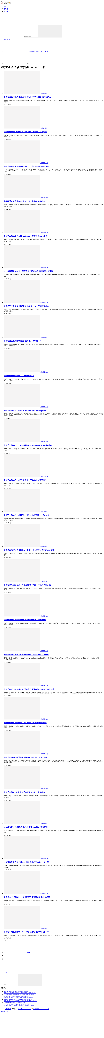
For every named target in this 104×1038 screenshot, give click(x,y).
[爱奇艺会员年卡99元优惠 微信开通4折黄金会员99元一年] (22, 651)
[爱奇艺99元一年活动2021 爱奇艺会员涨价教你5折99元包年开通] (22, 685)
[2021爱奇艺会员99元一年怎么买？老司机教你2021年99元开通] (22, 267)
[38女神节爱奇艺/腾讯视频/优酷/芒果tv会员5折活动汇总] (22, 823)
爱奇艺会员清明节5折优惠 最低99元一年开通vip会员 (25, 411)
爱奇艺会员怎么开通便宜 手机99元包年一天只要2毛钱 (25, 757)
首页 (5, 6)
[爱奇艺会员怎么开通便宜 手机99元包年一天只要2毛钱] (22, 754)
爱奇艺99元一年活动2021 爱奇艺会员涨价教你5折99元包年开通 (29, 689)
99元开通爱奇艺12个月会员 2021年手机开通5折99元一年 (26, 862)
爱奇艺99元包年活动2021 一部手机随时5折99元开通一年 (26, 932)
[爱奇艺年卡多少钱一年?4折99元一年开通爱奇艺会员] (22, 616)
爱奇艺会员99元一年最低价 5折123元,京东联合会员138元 (26, 515)
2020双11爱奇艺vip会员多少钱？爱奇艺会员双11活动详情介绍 (20, 1005)
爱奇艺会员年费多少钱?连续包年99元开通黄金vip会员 (25, 236)
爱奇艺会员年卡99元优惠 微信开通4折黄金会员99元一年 (26, 655)
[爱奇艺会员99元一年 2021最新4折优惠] (22, 372)
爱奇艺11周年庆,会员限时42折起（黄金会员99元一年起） (27, 166)
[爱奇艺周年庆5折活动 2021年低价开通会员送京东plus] (22, 128)
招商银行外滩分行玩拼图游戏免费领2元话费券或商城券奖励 (20, 993)
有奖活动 (6, 8)
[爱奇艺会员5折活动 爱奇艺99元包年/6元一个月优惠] (22, 788)
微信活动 (6, 10)
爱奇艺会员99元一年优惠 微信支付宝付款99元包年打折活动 (28, 445)
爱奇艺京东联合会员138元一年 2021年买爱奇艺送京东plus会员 (29, 550)
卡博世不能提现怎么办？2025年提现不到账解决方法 (18, 991)
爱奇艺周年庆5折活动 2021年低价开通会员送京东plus (25, 132)
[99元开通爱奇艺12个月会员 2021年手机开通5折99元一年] (22, 858)
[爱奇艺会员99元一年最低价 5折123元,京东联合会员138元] (22, 511)
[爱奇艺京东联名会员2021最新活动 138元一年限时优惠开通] (22, 581)
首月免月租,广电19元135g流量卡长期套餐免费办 (17, 996)
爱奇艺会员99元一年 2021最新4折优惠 (19, 376)
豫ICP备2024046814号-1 (24, 1009)
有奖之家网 (8, 1009)
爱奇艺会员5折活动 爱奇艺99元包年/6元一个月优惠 (24, 792)
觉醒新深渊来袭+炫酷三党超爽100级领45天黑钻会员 (18, 999)
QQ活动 (6, 11)
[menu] (1, 1)
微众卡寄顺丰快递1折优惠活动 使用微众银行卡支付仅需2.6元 (20, 1001)
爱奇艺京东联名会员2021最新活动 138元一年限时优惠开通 (27, 585)
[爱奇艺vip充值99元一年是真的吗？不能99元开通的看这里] (22, 893)
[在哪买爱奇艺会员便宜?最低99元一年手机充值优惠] (22, 197)
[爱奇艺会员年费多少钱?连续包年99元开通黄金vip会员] (22, 232)
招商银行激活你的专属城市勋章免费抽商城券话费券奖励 (19, 994)
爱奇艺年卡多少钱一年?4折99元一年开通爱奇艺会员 (25, 620)
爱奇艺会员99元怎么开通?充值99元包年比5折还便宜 (25, 480)
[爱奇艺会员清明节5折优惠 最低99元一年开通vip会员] (22, 407)
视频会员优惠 (44, 163)
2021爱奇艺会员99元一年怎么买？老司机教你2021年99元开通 (28, 271)
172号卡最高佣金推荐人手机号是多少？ (14, 1002)
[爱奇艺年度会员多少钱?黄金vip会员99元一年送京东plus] (22, 302)
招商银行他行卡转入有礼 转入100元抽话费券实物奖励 (18, 997)
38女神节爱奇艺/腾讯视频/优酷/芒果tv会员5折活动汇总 (26, 827)
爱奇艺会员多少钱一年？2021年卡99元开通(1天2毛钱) (25, 723)
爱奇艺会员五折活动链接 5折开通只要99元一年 (23, 341)
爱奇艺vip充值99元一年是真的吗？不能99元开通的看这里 (27, 897)
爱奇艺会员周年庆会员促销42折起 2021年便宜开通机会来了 (28, 97)
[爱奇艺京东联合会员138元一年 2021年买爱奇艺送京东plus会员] (22, 546)
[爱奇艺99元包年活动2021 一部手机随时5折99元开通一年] (22, 928)
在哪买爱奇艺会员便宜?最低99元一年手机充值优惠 (24, 201)
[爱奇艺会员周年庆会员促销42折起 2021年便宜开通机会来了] (22, 93)
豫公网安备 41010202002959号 (41, 1009)
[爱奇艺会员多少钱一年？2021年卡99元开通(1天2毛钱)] (22, 719)
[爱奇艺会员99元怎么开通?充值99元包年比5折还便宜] (22, 476)
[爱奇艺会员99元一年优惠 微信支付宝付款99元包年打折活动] (22, 441)
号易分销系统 (4, 1011)
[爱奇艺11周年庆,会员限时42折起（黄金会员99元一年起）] (22, 163)
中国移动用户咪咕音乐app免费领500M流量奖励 (16, 1004)
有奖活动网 (44, 93)
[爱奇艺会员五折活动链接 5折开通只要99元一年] (22, 337)
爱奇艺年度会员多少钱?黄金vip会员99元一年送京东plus (26, 306)
